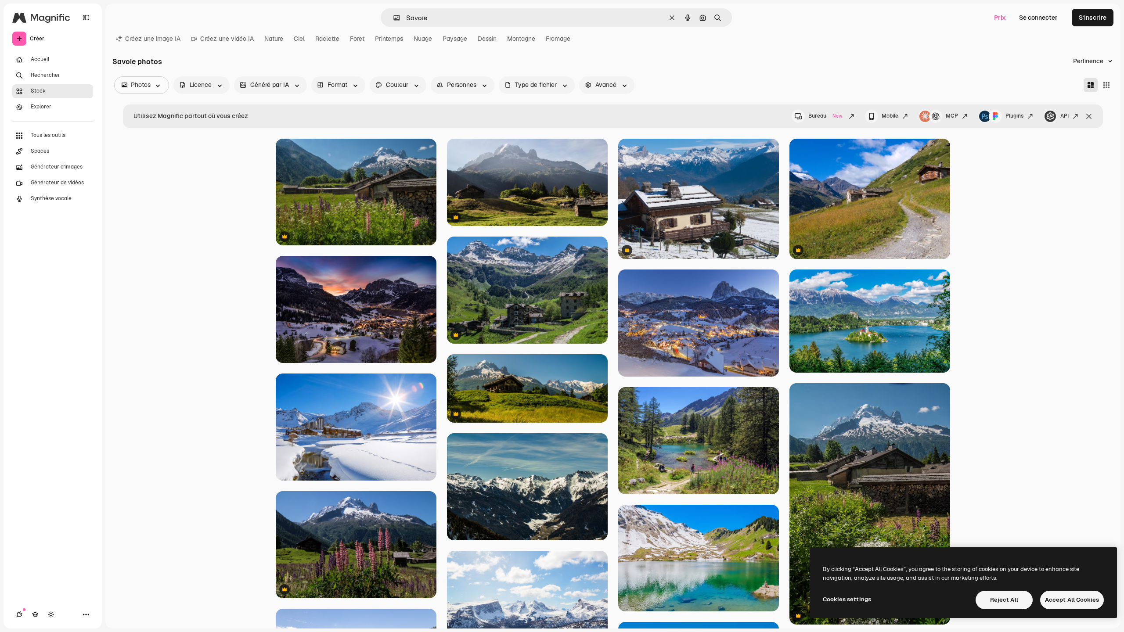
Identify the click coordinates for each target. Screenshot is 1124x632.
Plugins (1014, 115)
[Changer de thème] (51, 614)
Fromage (558, 39)
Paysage (455, 39)
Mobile (890, 115)
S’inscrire (1092, 18)
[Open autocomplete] (393, 17)
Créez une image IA (152, 39)
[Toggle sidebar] (86, 18)
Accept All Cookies (1072, 599)
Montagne (521, 39)
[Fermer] (1088, 116)
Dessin (487, 39)
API (1064, 115)
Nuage (423, 39)
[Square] (1106, 85)
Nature (273, 39)
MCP (952, 115)
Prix (1000, 18)
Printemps (389, 39)
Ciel (299, 39)
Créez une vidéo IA (227, 39)
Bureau (825, 115)
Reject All (1004, 599)
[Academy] (35, 614)
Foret (357, 39)
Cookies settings (847, 599)
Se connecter (1038, 18)
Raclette (327, 39)
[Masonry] (1091, 85)
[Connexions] (19, 614)
